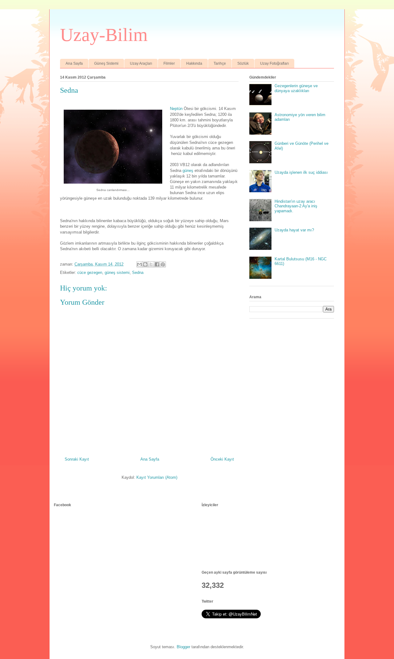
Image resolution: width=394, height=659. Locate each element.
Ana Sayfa (74, 63)
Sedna (137, 272)
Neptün (176, 108)
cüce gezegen (89, 272)
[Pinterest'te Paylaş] (163, 264)
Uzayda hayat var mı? (294, 230)
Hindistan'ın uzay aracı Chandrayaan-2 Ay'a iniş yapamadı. (296, 206)
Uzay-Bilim (104, 35)
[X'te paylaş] (151, 264)
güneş (188, 170)
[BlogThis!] (145, 264)
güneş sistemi (117, 272)
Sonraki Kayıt (77, 459)
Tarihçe (220, 63)
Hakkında (194, 63)
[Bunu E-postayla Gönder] (139, 264)
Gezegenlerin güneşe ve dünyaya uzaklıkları (296, 88)
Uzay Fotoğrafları (274, 63)
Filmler (169, 63)
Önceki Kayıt (222, 459)
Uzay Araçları (141, 63)
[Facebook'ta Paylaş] (157, 264)
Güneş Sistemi (106, 63)
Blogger (183, 647)
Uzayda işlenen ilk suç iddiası (301, 172)
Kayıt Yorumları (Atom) (156, 477)
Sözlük (243, 63)
